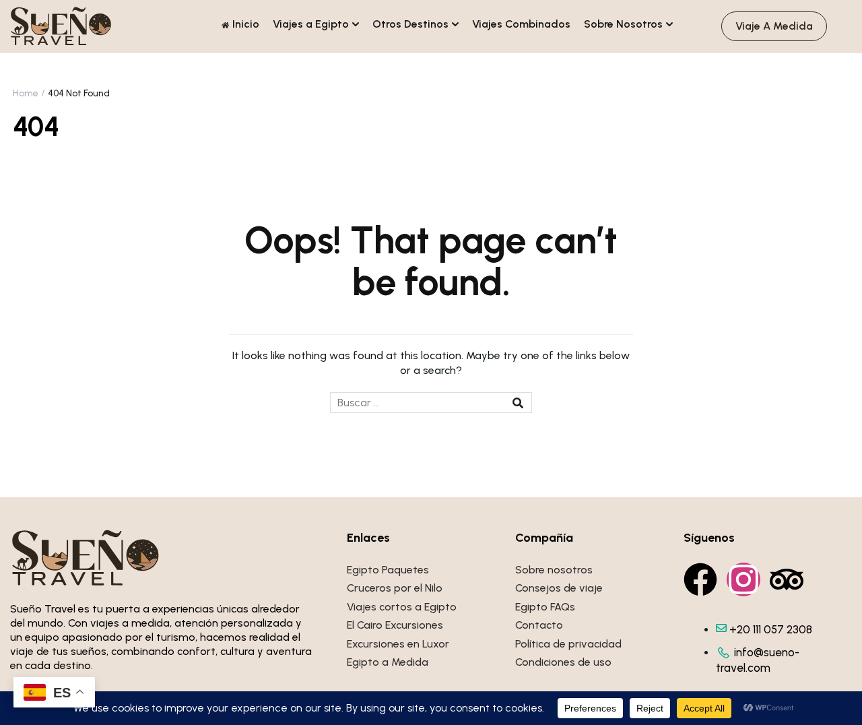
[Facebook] (700, 579)
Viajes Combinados (521, 24)
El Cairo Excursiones (395, 625)
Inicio (245, 24)
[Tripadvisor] (786, 579)
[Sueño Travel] (61, 25)
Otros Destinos (410, 24)
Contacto (539, 625)
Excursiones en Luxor (398, 643)
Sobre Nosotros (623, 24)
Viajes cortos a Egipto (402, 606)
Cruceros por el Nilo (394, 587)
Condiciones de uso (563, 662)
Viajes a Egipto (311, 24)
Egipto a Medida (387, 662)
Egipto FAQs (545, 606)
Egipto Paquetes (388, 569)
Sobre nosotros (554, 569)
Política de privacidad (568, 643)
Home (25, 93)
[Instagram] (743, 579)
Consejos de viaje (559, 587)
